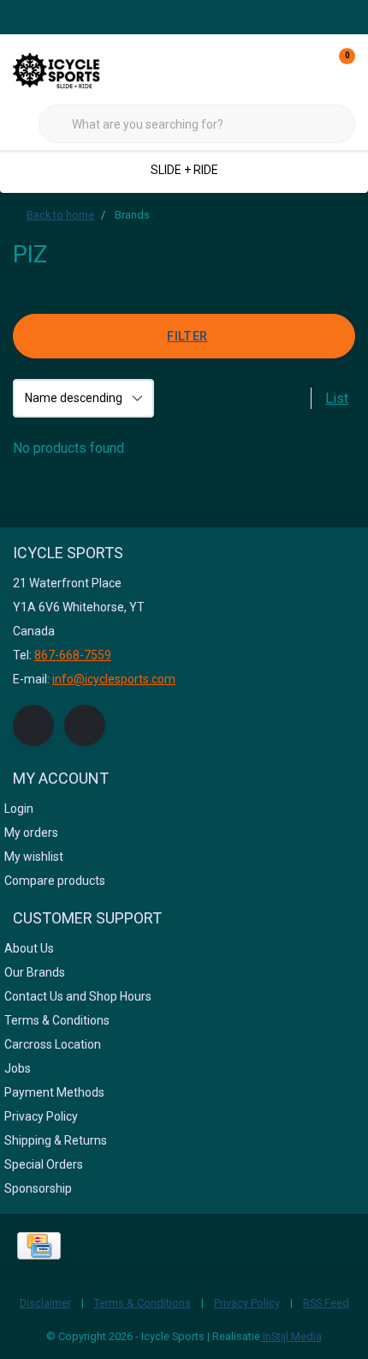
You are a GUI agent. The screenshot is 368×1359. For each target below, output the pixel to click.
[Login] (274, 68)
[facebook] (33, 725)
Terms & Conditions (142, 1302)
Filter (187, 336)
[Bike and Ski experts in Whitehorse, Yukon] (77, 68)
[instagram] (84, 725)
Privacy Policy (247, 1302)
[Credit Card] (39, 1246)
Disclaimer (45, 1302)
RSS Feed (326, 1302)
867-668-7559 (72, 655)
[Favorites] (306, 68)
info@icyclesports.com (113, 679)
